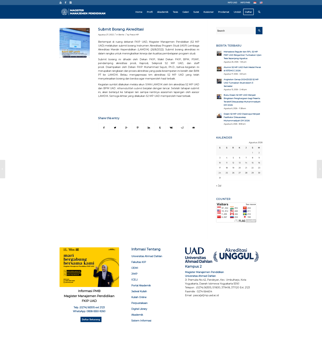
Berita (121, 34)
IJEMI (134, 267)
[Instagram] (70, 2)
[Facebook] (65, 2)
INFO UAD (232, 2)
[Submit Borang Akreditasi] (75, 43)
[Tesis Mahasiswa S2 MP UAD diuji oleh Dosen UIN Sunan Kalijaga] (2, 169)
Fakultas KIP (138, 262)
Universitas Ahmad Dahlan (146, 256)
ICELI (134, 279)
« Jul (218, 185)
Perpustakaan (139, 303)
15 (252, 163)
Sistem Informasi (141, 320)
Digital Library (139, 308)
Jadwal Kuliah (139, 291)
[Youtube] (60, 2)
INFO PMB (245, 2)
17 (220, 168)
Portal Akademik (141, 285)
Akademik (137, 314)
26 (233, 173)
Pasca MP (134, 34)
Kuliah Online (139, 297)
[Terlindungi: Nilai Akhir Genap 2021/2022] (319, 169)
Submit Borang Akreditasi (121, 29)
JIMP (134, 273)
